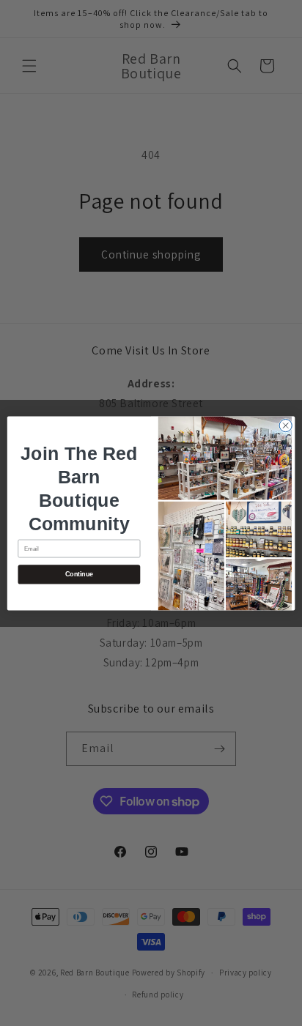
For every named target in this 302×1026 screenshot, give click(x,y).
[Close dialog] (285, 425)
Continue (79, 574)
